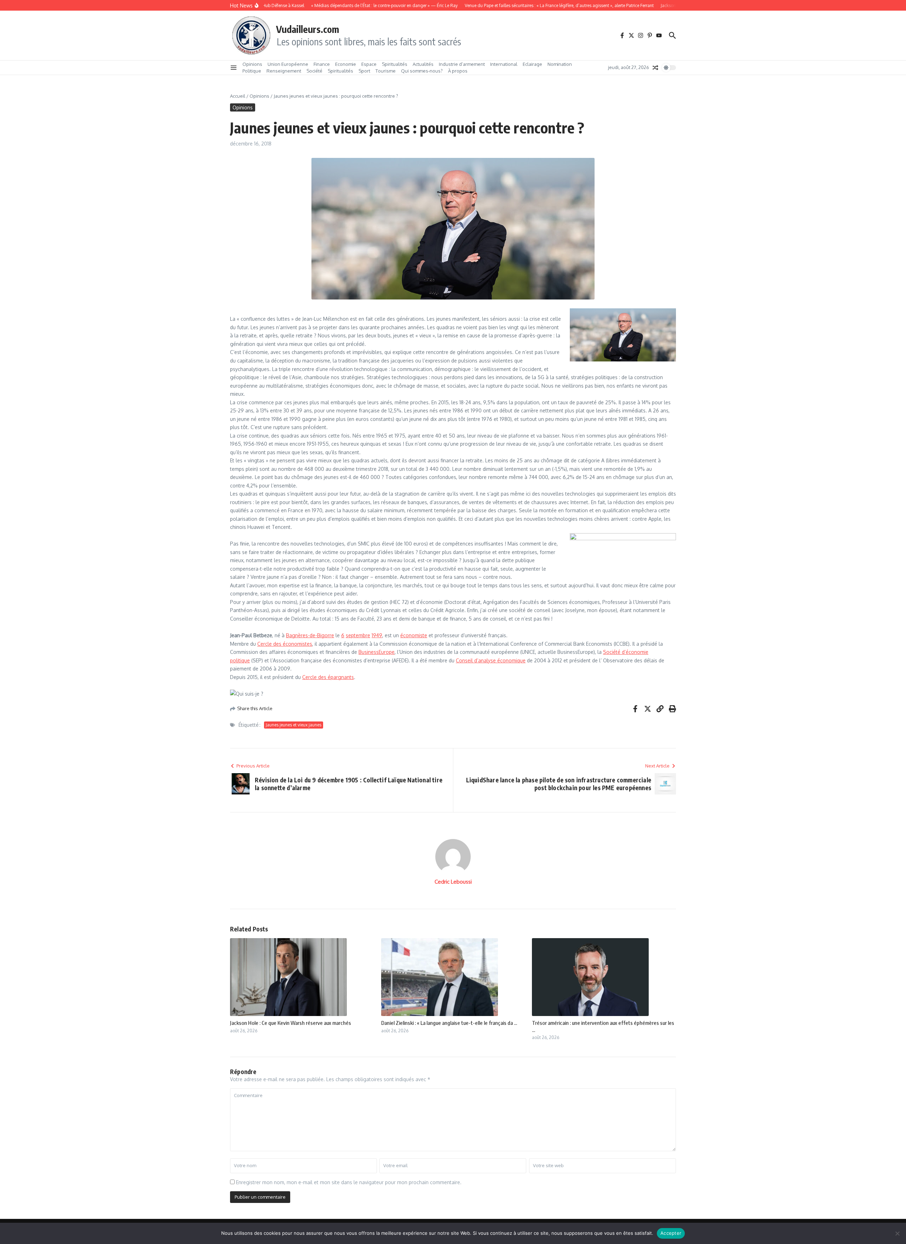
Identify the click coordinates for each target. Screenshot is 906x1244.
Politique (251, 71)
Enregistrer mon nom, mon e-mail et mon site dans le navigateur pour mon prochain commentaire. (348, 1182)
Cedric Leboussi (453, 881)
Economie (345, 64)
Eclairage (532, 64)
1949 (377, 635)
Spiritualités (394, 64)
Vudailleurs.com (307, 29)
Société (314, 71)
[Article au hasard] (655, 67)
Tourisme (385, 71)
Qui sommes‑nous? (422, 71)
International (503, 64)
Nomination (559, 64)
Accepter (670, 1233)
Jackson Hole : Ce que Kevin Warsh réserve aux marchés (290, 1023)
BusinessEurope (377, 652)
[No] (897, 1233)
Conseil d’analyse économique (491, 660)
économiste (413, 635)
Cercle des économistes (284, 644)
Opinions (252, 64)
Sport (364, 71)
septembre (358, 635)
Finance (322, 64)
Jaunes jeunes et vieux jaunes (293, 724)
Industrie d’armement (462, 64)
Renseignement (283, 71)
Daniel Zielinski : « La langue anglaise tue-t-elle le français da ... (449, 1023)
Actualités (423, 64)
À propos (458, 71)
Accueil (237, 96)
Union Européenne (288, 64)
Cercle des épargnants (328, 677)
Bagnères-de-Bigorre (310, 635)
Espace (369, 64)
